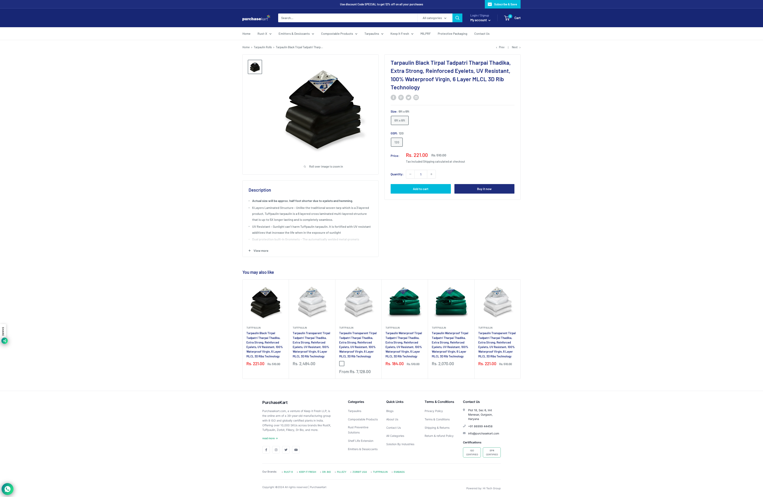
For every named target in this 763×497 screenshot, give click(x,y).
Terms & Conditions (437, 419)
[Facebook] (266, 450)
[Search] (457, 18)
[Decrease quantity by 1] (410, 174)
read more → (270, 438)
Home (246, 33)
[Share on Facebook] (393, 97)
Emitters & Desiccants (294, 33)
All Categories (395, 435)
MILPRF (425, 33)
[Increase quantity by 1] (431, 174)
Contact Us (482, 33)
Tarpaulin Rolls (263, 47)
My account (478, 20)
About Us (392, 419)
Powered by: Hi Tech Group (483, 488)
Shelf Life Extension (360, 440)
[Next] (520, 329)
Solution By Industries (400, 444)
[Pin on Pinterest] (401, 97)
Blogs (389, 411)
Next (515, 47)
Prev (501, 47)
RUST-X (288, 471)
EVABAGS (399, 471)
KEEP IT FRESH (307, 471)
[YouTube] (296, 450)
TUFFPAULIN (253, 327)
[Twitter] (286, 450)
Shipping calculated (436, 161)
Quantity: (397, 174)
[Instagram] (276, 450)
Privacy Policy (434, 411)
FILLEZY (341, 471)
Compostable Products (337, 33)
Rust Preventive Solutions (358, 430)
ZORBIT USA (359, 471)
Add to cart (420, 189)
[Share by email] (416, 97)
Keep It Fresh (399, 33)
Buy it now (484, 189)
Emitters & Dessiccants (363, 449)
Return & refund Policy (439, 435)
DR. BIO (326, 471)
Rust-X (262, 33)
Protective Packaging (452, 33)
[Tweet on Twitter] (408, 97)
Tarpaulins (371, 33)
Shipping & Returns (437, 427)
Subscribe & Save (505, 4)
